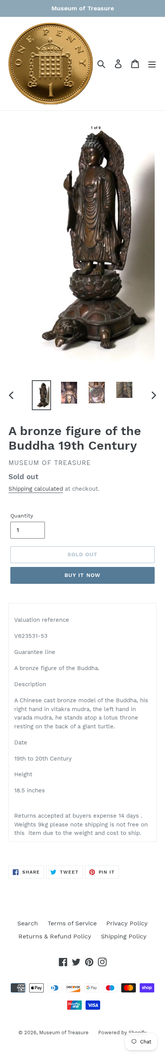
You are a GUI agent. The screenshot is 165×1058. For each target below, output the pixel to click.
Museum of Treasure (64, 1032)
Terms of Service (72, 923)
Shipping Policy (124, 936)
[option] (41, 395)
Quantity (21, 516)
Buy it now (82, 575)
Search (27, 923)
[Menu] (152, 63)
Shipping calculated (35, 488)
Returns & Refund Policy (54, 936)
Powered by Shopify (122, 1032)
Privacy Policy (127, 923)
